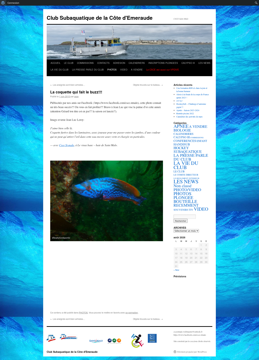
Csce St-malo (66, 145)
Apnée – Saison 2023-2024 (187, 110)
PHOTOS (112, 69)
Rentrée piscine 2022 (185, 113)
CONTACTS (103, 63)
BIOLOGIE (182, 130)
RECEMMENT (186, 205)
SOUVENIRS (181, 209)
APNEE (181, 126)
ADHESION (119, 63)
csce (76, 96)
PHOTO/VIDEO (187, 189)
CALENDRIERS (137, 63)
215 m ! (179, 100)
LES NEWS (204, 63)
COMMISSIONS (85, 63)
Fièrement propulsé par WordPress (192, 351)
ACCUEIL (55, 63)
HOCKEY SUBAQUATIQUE (188, 149)
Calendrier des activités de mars (189, 116)
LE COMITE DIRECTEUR (186, 174)
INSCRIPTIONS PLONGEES (163, 63)
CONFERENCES (185, 141)
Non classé (183, 185)
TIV (191, 209)
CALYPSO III (188, 63)
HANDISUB (182, 144)
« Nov (176, 269)
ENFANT (202, 141)
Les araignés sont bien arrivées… (67, 84)
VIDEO (123, 69)
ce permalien (131, 312)
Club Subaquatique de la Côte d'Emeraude (100, 17)
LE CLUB (68, 63)
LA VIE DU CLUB (60, 69)
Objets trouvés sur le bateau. (148, 84)
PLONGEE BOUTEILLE (185, 199)
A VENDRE (137, 69)
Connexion (13, 2)
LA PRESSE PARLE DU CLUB (88, 69)
